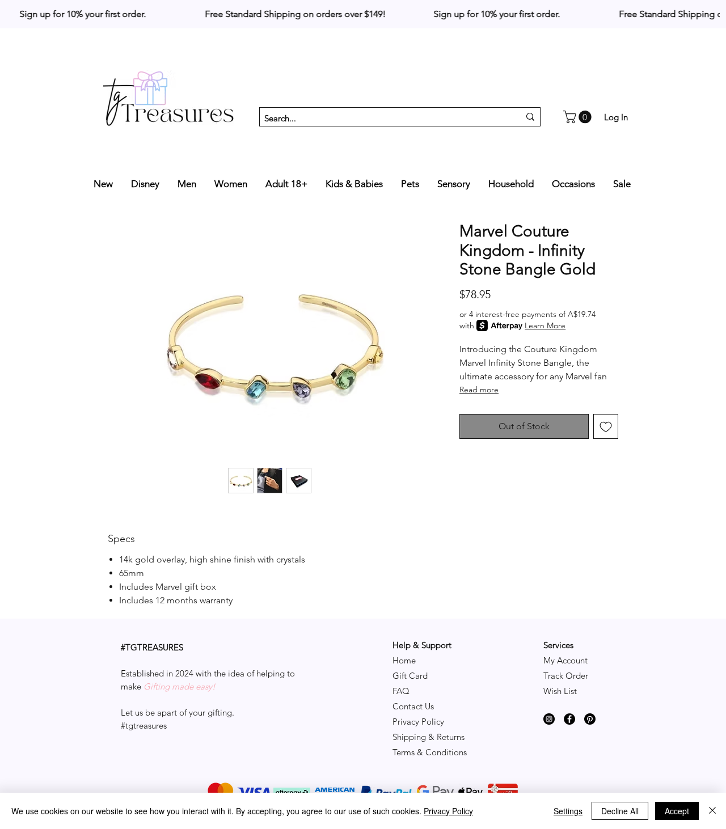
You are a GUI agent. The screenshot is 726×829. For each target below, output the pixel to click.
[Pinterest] (590, 719)
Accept (677, 811)
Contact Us (413, 706)
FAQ (401, 691)
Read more (479, 389)
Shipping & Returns (428, 736)
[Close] (712, 811)
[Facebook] (569, 719)
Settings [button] (568, 811)
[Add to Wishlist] (605, 426)
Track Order (565, 675)
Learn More (545, 325)
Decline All (620, 811)
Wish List (560, 691)
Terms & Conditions (429, 752)
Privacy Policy (418, 721)
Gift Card (410, 675)
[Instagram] (549, 719)
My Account (565, 660)
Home (404, 660)
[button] (578, 117)
